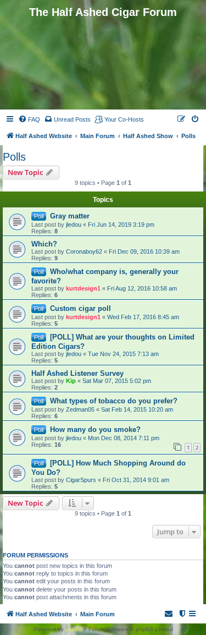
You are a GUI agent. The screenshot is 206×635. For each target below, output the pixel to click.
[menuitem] (29, 119)
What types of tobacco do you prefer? (113, 401)
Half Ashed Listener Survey (77, 373)
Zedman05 (80, 409)
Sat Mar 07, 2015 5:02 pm (116, 380)
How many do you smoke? (95, 429)
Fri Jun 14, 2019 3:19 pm (121, 224)
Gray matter (70, 216)
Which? (44, 244)
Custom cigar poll (80, 308)
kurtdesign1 (83, 288)
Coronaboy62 (84, 251)
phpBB (74, 629)
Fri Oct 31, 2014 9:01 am (136, 480)
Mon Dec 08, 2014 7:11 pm (123, 438)
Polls (14, 157)
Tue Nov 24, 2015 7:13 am (123, 354)
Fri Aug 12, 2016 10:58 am (142, 288)
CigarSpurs (81, 480)
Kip (71, 380)
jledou (73, 224)
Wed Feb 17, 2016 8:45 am (143, 317)
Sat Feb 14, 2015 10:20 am (137, 409)
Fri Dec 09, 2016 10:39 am (144, 251)
